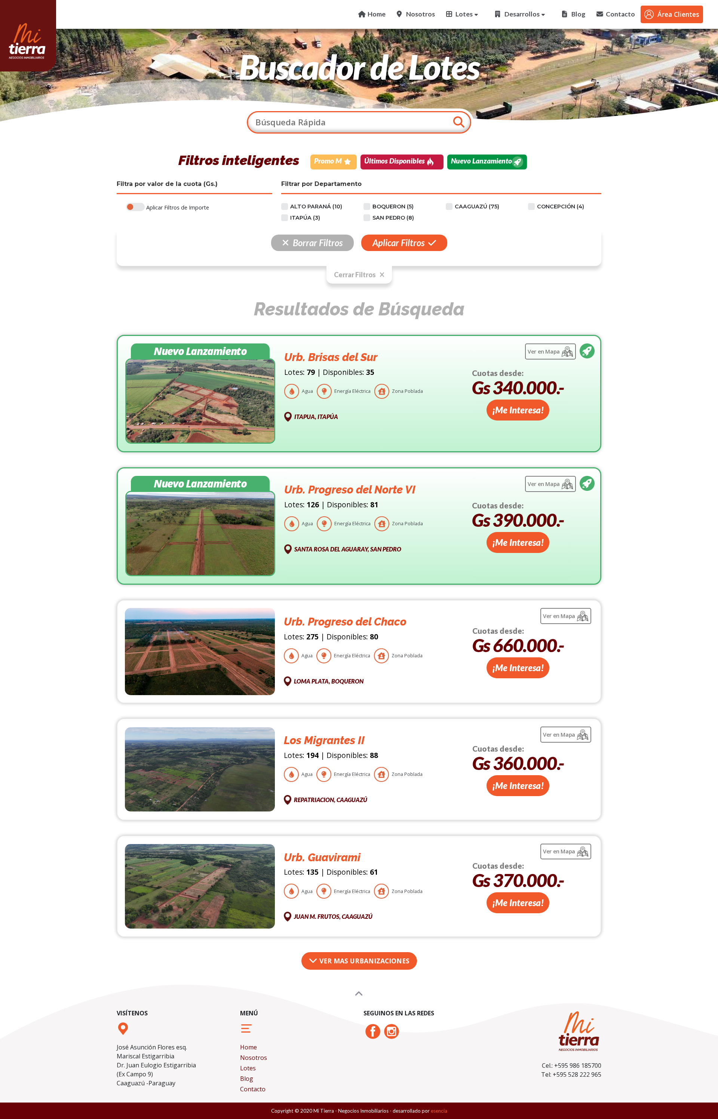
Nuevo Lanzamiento (481, 160)
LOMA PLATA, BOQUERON (328, 681)
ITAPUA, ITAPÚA (316, 416)
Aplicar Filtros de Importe (177, 207)
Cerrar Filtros (355, 274)
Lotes (248, 1068)
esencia (439, 1111)
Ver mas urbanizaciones (363, 960)
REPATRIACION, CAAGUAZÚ (330, 799)
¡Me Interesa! (518, 409)
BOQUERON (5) (393, 207)
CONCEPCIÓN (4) (560, 207)
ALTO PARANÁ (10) (316, 207)
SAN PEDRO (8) (393, 218)
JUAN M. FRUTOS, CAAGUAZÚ (333, 916)
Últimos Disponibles (394, 160)
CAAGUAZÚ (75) (477, 207)
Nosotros (253, 1058)
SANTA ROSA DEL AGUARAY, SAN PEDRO (347, 549)
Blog (246, 1078)
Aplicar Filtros (398, 242)
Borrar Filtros (318, 242)
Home (248, 1047)
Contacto (253, 1089)
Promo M (328, 160)
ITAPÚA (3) (305, 218)
